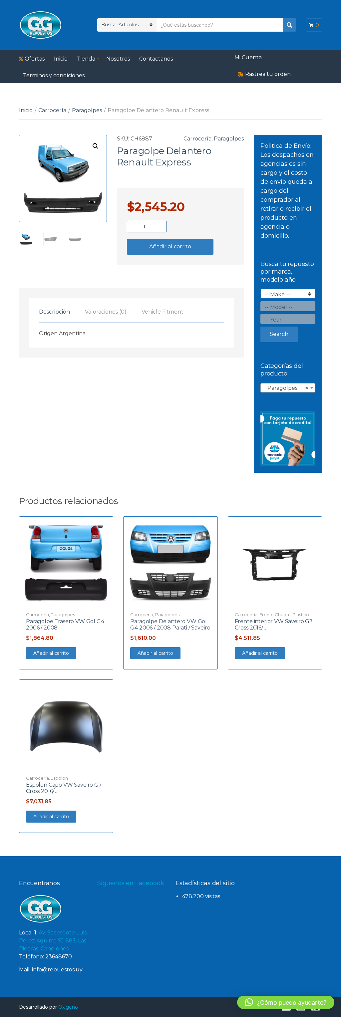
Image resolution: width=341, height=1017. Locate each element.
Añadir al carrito (170, 246)
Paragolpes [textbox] (285, 388)
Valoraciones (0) (106, 312)
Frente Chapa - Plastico (284, 614)
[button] (96, 146)
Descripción (54, 312)
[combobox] (287, 387)
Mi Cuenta (248, 57)
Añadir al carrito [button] (51, 653)
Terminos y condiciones (54, 75)
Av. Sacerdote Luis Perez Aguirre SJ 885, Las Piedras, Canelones (53, 940)
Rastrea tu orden (268, 74)
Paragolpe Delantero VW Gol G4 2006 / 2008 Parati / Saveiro (170, 624)
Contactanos (156, 59)
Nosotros (118, 59)
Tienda (86, 59)
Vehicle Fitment (162, 312)
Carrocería (52, 110)
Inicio (61, 59)
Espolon (59, 778)
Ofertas (35, 59)
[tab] (54, 312)
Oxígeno (68, 1007)
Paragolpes (87, 110)
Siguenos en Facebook (130, 883)
